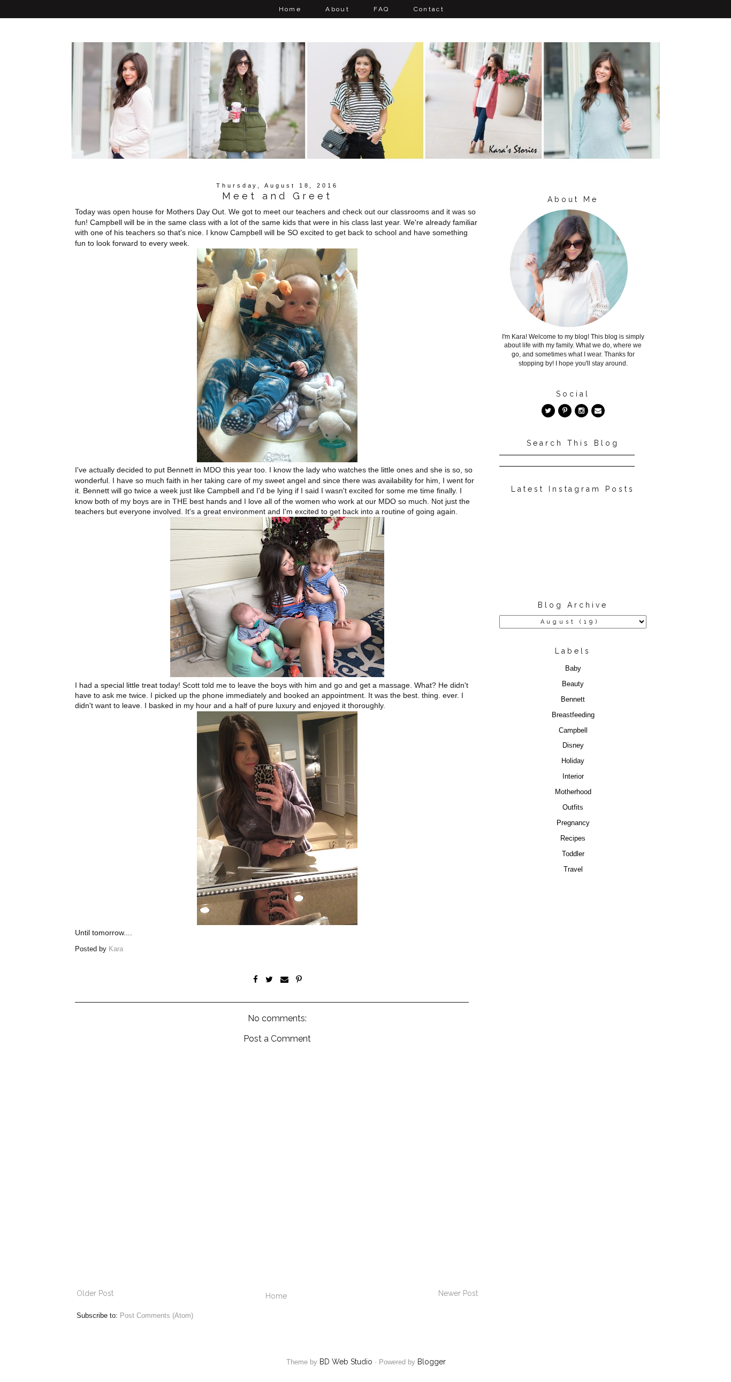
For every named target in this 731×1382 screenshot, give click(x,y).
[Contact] (598, 410)
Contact (429, 9)
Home (290, 9)
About (337, 9)
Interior (573, 776)
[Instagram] (581, 410)
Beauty (573, 684)
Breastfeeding (573, 715)
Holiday (572, 761)
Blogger (431, 1361)
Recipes (572, 838)
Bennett (573, 699)
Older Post (95, 1293)
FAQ (381, 9)
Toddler (573, 854)
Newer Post (458, 1293)
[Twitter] (548, 410)
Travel (573, 869)
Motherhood (573, 792)
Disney (573, 745)
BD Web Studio (345, 1361)
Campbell (573, 730)
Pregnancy (573, 823)
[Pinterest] (565, 410)
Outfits (572, 807)
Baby (573, 668)
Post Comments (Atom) (156, 1315)
